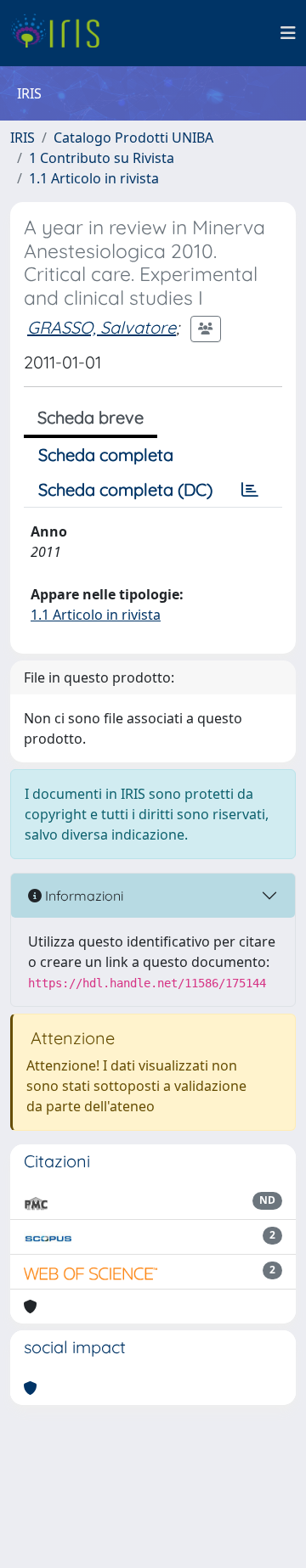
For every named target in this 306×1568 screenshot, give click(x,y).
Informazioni (82, 895)
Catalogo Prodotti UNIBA (133, 137)
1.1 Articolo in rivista (94, 178)
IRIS (22, 137)
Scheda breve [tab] (90, 417)
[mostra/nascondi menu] (288, 33)
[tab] (250, 490)
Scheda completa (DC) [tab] (125, 489)
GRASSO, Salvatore (101, 327)
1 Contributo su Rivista (101, 158)
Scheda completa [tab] (105, 454)
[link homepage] (61, 33)
